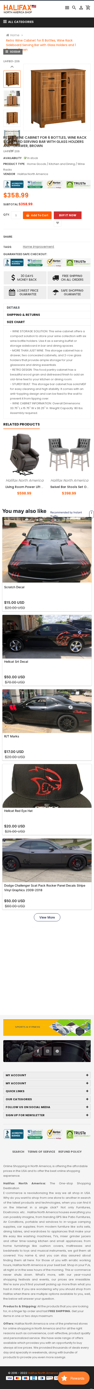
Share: (8, 237)
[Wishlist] (57, 223)
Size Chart (16, 322)
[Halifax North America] (47, 1378)
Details (13, 307)
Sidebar (14, 52)
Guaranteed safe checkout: (25, 254)
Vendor (9, 174)
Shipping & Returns (23, 315)
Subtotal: (11, 204)
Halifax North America (32, 174)
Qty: (6, 215)
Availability (12, 158)
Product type (14, 164)
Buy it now (67, 215)
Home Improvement (38, 246)
